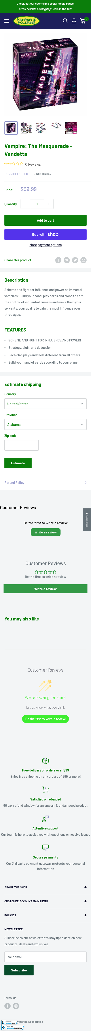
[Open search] (65, 20)
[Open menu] (6, 21)
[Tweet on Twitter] (75, 260)
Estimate (18, 463)
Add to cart (45, 220)
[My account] (74, 20)
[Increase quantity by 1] (48, 204)
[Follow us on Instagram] (16, 1006)
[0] (83, 20)
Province (10, 415)
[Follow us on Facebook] (7, 1006)
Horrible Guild (16, 174)
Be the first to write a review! (45, 719)
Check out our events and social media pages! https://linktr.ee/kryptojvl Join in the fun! (45, 6)
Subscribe (19, 970)
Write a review (45, 532)
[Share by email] (83, 260)
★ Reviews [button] (87, 519)
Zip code (10, 436)
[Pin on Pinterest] (67, 260)
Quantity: (11, 204)
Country (10, 394)
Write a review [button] (45, 589)
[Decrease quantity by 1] (25, 204)
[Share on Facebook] (58, 260)
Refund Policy (14, 482)
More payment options (46, 245)
